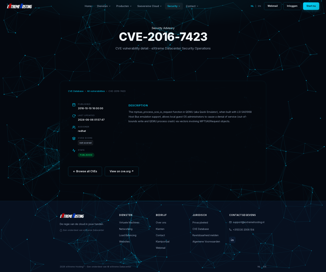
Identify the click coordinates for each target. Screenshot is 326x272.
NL (252, 6)
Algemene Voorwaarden (206, 241)
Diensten (102, 6)
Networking (125, 228)
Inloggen (292, 6)
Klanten (160, 228)
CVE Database (76, 91)
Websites (124, 241)
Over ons (161, 222)
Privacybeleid (200, 222)
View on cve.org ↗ (122, 171)
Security (172, 6)
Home (88, 6)
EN (259, 6)
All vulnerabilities (96, 91)
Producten (122, 6)
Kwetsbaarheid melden (206, 235)
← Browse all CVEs (85, 171)
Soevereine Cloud (148, 6)
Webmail (273, 6)
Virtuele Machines (129, 222)
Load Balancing (127, 235)
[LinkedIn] (232, 240)
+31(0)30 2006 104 (243, 229)
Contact (191, 6)
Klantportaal (162, 241)
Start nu (311, 6)
